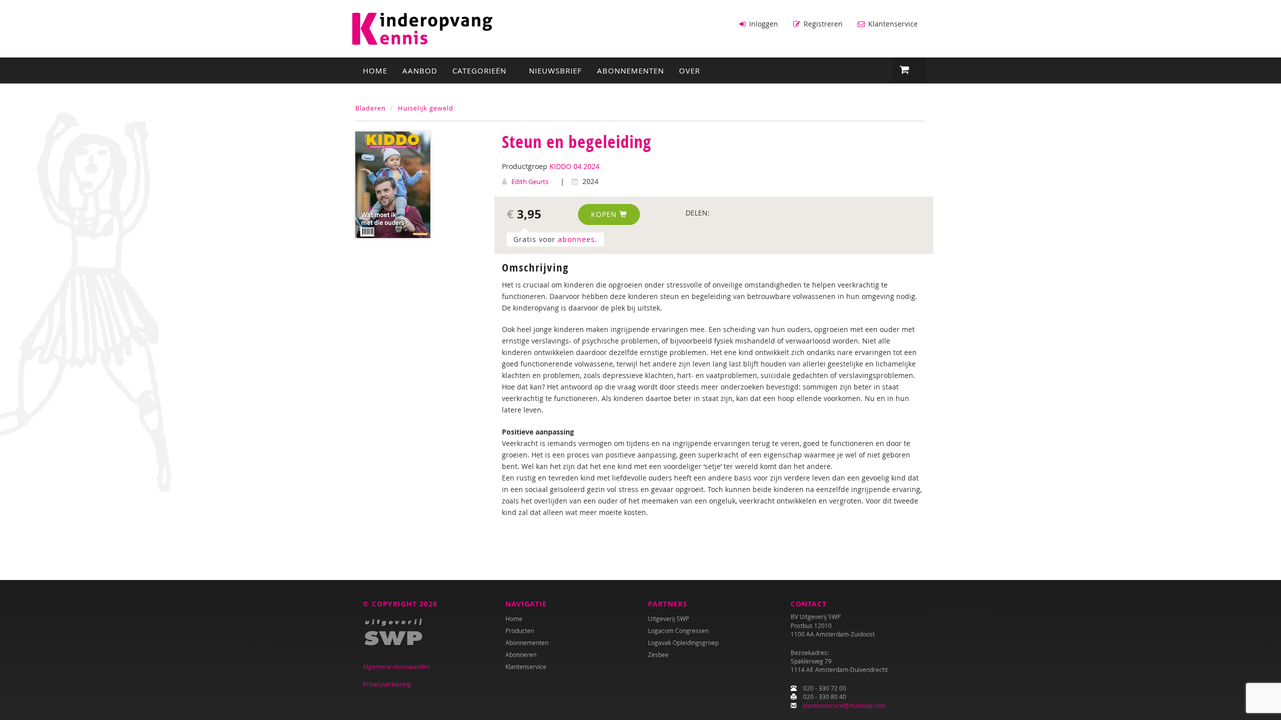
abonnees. (577, 239)
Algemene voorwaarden (396, 666)
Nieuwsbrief (555, 71)
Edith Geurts (529, 181)
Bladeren (370, 108)
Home (375, 71)
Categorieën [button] (480, 71)
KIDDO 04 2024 (574, 166)
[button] (909, 70)
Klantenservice (892, 23)
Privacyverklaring (387, 684)
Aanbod (419, 71)
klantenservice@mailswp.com (844, 706)
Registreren (822, 23)
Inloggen (762, 23)
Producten (519, 630)
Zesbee (658, 654)
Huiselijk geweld (425, 108)
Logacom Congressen (678, 630)
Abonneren (520, 654)
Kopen (605, 214)
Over (689, 71)
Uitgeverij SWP (668, 618)
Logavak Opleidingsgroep (683, 642)
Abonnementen (630, 71)
